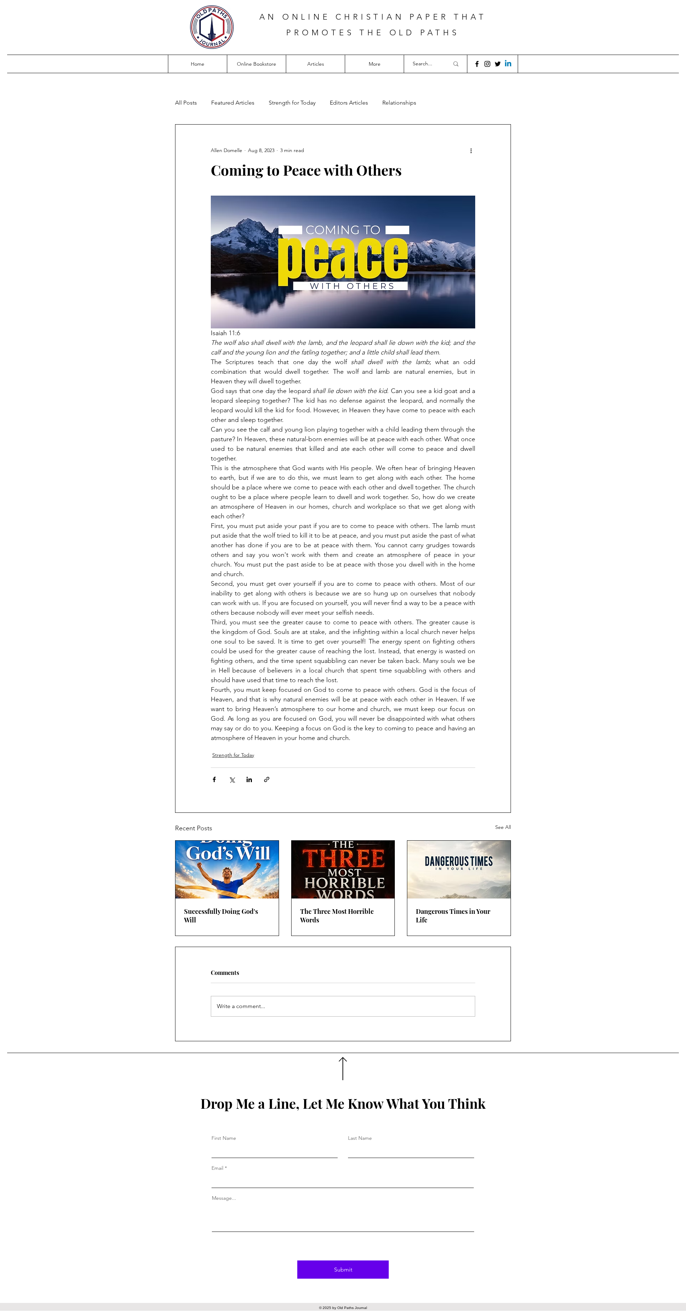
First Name (224, 1138)
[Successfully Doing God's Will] (227, 869)
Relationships (399, 102)
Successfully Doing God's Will (221, 915)
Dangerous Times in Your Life (453, 915)
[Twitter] (498, 64)
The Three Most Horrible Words (337, 915)
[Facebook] (477, 64)
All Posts (186, 102)
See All (503, 827)
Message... (224, 1197)
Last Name (360, 1138)
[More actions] (471, 150)
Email (217, 1168)
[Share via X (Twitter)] (231, 779)
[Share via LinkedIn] (249, 779)
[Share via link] (266, 779)
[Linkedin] (508, 64)
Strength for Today (292, 102)
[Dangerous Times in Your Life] (459, 869)
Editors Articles (349, 102)
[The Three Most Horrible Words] (343, 869)
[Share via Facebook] (214, 779)
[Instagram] (487, 64)
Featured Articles (232, 102)
